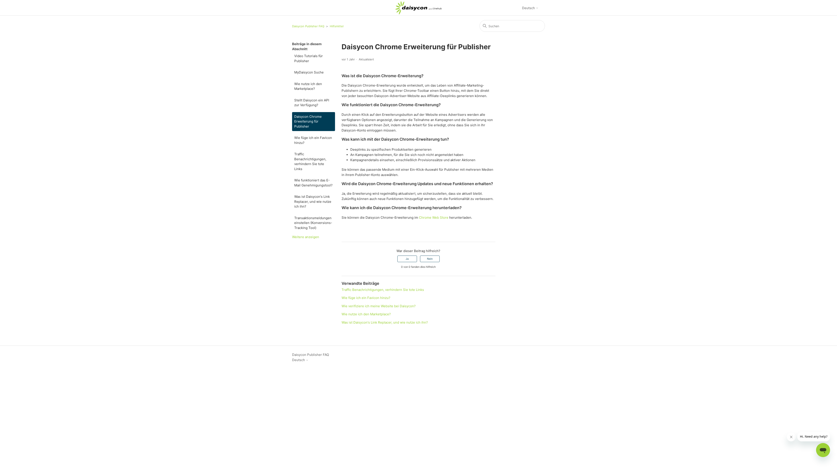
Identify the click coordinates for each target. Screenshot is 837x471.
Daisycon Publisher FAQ (308, 26)
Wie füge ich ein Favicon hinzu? (313, 140)
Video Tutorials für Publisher (308, 58)
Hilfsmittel (337, 26)
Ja (407, 258)
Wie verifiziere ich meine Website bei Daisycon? (379, 306)
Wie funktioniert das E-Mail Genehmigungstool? (313, 182)
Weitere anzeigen (305, 237)
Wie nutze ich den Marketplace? (308, 86)
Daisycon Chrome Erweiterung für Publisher (308, 121)
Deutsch (529, 8)
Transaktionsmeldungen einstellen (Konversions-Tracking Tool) (313, 223)
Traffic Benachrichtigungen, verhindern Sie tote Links (310, 161)
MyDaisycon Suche (309, 72)
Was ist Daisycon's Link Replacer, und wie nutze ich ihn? (312, 201)
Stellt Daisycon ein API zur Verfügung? (311, 102)
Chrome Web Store (433, 217)
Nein (430, 258)
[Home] (418, 7)
